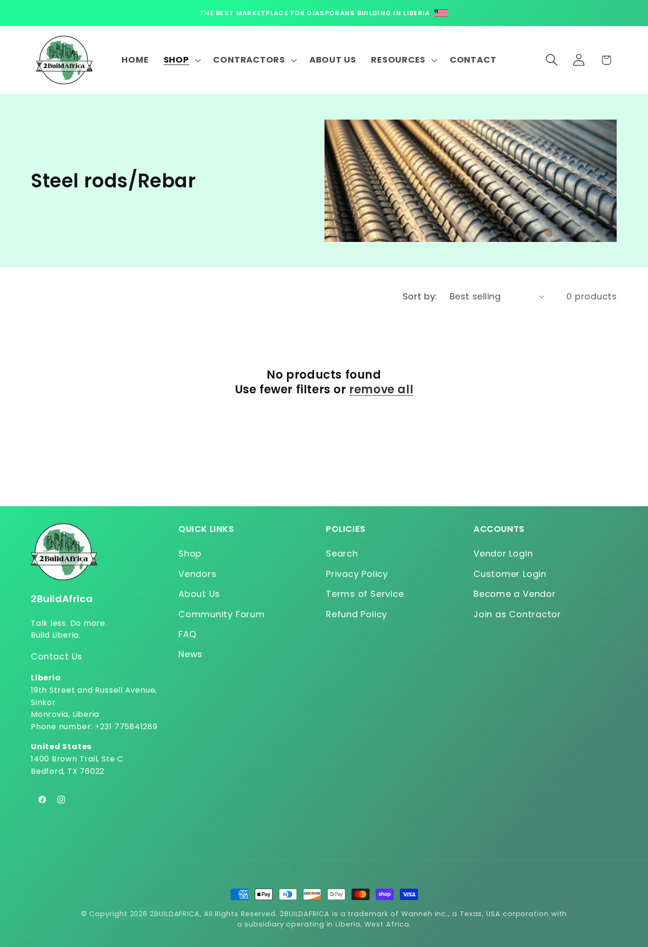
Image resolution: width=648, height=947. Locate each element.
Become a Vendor (514, 594)
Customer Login (509, 574)
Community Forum (221, 614)
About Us (199, 594)
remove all (381, 389)
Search (342, 553)
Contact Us (57, 656)
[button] (181, 60)
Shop (190, 553)
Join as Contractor (517, 614)
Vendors (197, 574)
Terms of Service (365, 594)
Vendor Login (503, 553)
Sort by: (420, 296)
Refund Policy (356, 614)
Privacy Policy (357, 574)
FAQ (187, 634)
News (190, 654)
